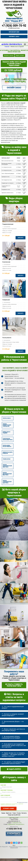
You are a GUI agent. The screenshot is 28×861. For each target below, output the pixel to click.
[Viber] (19, 843)
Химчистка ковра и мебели (7, 453)
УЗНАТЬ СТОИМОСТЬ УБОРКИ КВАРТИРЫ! (15, 685)
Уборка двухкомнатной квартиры (7, 474)
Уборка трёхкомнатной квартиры (7, 482)
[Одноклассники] (11, 843)
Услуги (14, 813)
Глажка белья (6, 459)
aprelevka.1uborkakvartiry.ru (11, 44)
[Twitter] (16, 843)
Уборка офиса (7, 418)
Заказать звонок (9, 55)
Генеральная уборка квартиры (7, 439)
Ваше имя (3, 785)
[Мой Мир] (14, 843)
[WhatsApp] (21, 843)
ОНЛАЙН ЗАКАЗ (14, 87)
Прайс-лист (9, 813)
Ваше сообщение (5, 795)
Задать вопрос (20, 55)
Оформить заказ (14, 36)
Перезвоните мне (14, 32)
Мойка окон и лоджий (6, 432)
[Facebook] (9, 843)
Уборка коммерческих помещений (7, 425)
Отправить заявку (8, 808)
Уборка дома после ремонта (7, 446)
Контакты (24, 813)
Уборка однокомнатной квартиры (7, 466)
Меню (25, 43)
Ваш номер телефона (7, 790)
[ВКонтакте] (6, 843)
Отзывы (19, 813)
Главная (3, 813)
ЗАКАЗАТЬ (20, 237)
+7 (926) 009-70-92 (14, 25)
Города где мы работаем (14, 814)
